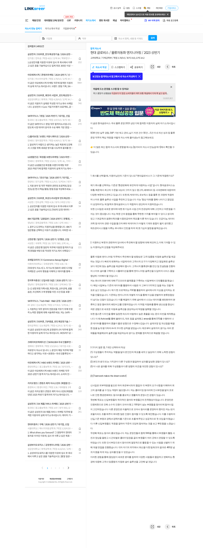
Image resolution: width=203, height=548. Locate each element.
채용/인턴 (36, 20)
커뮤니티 (78, 20)
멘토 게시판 (104, 20)
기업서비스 (171, 8)
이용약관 (41, 479)
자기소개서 (91, 20)
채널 (115, 20)
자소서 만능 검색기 (33, 28)
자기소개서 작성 (52, 28)
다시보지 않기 (168, 98)
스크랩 (138, 8)
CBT (69, 19)
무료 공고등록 (172, 20)
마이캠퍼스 (125, 20)
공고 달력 (117, 8)
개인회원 (159, 8)
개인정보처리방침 (55, 479)
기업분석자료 (69, 28)
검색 (153, 37)
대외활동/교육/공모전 (54, 20)
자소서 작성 (101, 67)
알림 (128, 8)
